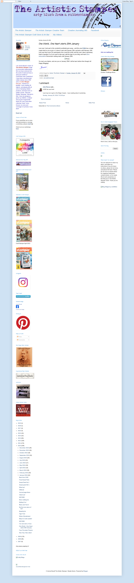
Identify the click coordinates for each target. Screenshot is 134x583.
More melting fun (24, 500)
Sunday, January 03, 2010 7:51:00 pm (54, 95)
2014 (19, 435)
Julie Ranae (46, 87)
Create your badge (20, 309)
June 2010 (23, 462)
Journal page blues (24, 492)
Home (67, 102)
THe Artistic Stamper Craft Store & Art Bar (32, 35)
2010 (19, 445)
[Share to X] (44, 76)
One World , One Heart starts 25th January (25, 526)
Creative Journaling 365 (77, 30)
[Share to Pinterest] (47, 76)
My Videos (57, 35)
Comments (21, 340)
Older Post (92, 102)
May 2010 (23, 465)
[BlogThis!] (42, 76)
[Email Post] (84, 73)
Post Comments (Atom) (53, 106)
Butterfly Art (22, 511)
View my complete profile (27, 47)
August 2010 (23, 457)
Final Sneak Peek (24, 480)
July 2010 (22, 460)
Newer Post (42, 102)
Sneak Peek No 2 (24, 482)
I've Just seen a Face (25, 523)
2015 (19, 433)
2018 (19, 425)
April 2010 (23, 467)
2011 (19, 443)
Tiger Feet (22, 513)
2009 (19, 536)
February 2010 (24, 472)
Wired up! (22, 487)
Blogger (85, 571)
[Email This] (40, 76)
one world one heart (49, 78)
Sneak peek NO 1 (24, 485)
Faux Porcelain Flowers (26, 530)
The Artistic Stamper (23, 30)
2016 (19, 430)
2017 (19, 428)
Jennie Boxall (19, 304)
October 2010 (24, 452)
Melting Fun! (22, 502)
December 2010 (24, 448)
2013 (19, 438)
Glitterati (21, 489)
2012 (19, 440)
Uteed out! (22, 495)
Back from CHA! (23, 477)
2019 (19, 423)
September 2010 (25, 455)
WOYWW (22, 497)
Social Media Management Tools (23, 566)
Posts (20, 336)
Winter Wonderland (24, 516)
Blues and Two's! (24, 504)
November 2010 (24, 450)
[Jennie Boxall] (17, 307)
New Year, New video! (25, 532)
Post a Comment (46, 99)
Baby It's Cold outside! (25, 518)
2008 (19, 539)
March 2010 (23, 470)
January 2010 (24, 475)
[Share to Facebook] (45, 76)
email (29, 124)
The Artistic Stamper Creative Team (49, 30)
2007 (19, 541)
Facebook (95, 30)
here (17, 128)
